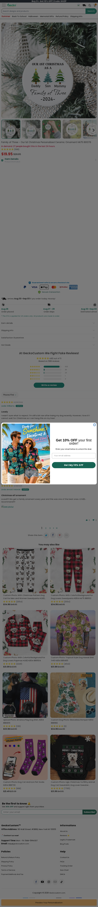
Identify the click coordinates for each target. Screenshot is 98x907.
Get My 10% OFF (73, 464)
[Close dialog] (94, 425)
